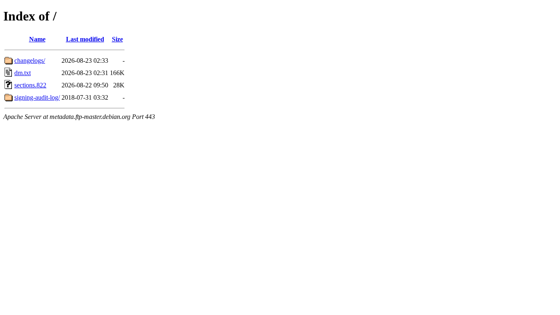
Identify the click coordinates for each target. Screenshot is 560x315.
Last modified (85, 39)
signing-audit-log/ (37, 97)
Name (37, 39)
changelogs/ (29, 60)
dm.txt (22, 72)
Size (117, 39)
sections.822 (30, 85)
